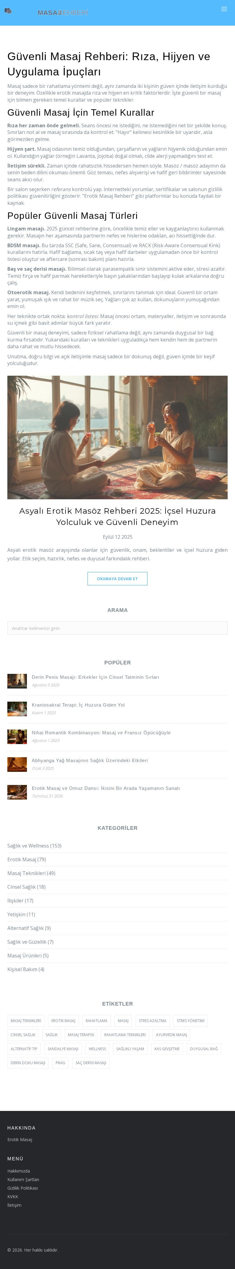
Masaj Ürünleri (28, 955)
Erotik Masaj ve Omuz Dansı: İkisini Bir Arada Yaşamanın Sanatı (106, 788)
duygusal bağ (204, 1048)
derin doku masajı (28, 1062)
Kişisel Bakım (25, 969)
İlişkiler (20, 900)
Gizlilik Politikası (22, 1188)
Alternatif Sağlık (29, 928)
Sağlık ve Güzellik (30, 941)
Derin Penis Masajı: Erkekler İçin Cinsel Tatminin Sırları (95, 677)
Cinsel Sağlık (26, 887)
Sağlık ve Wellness (34, 845)
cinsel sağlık (23, 1034)
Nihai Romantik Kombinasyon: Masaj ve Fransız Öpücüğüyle (101, 732)
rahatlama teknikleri (125, 1034)
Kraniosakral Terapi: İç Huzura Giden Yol (78, 704)
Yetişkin (21, 914)
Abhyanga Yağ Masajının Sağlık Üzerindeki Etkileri (90, 760)
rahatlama (96, 1020)
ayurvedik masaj (171, 1034)
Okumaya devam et (117, 578)
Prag (60, 1062)
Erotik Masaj (26, 859)
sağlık (52, 1034)
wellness (97, 1048)
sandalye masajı (63, 1048)
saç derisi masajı (91, 1062)
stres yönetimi (190, 1020)
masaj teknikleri (26, 1020)
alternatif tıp (24, 1048)
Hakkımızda (18, 1171)
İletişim (14, 1205)
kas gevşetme (167, 1048)
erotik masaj (63, 1020)
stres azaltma (152, 1020)
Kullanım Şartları (23, 1179)
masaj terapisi (81, 1034)
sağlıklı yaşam (130, 1048)
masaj (123, 1020)
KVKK (12, 1196)
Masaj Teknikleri (31, 873)
